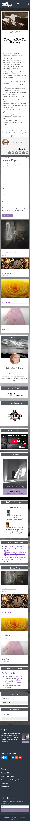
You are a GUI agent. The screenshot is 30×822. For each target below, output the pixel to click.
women (17, 133)
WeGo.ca (18, 819)
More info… (4, 741)
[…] (16, 380)
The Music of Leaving (17, 515)
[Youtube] (20, 757)
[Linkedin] (13, 757)
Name (4, 188)
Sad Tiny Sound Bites (9, 253)
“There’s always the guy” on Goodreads (15, 552)
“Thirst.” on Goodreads (10, 556)
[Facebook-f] (2, 757)
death (16, 130)
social (13, 133)
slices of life (8, 133)
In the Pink (5, 329)
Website (4, 201)
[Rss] (16, 757)
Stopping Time (6, 273)
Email (4, 195)
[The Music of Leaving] (8, 515)
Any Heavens (6, 302)
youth (24, 133)
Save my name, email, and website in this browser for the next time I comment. (13, 209)
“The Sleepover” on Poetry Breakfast (14, 554)
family (19, 130)
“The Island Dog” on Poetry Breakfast (15, 546)
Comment (5, 169)
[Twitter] (5, 757)
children (12, 130)
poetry (25, 130)
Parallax (19, 678)
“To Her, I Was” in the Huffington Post (15, 558)
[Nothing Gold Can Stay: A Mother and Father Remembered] (7, 527)
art (9, 130)
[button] (18, 4)
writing (21, 133)
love (22, 130)
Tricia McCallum (7, 3)
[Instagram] (9, 757)
